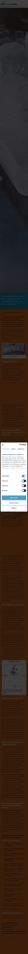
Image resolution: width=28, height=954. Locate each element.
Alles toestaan (14, 497)
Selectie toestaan (14, 503)
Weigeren (14, 508)
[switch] (24, 481)
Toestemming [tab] (5, 449)
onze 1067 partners (11, 457)
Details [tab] (13, 449)
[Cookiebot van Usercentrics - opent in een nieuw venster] (19, 445)
